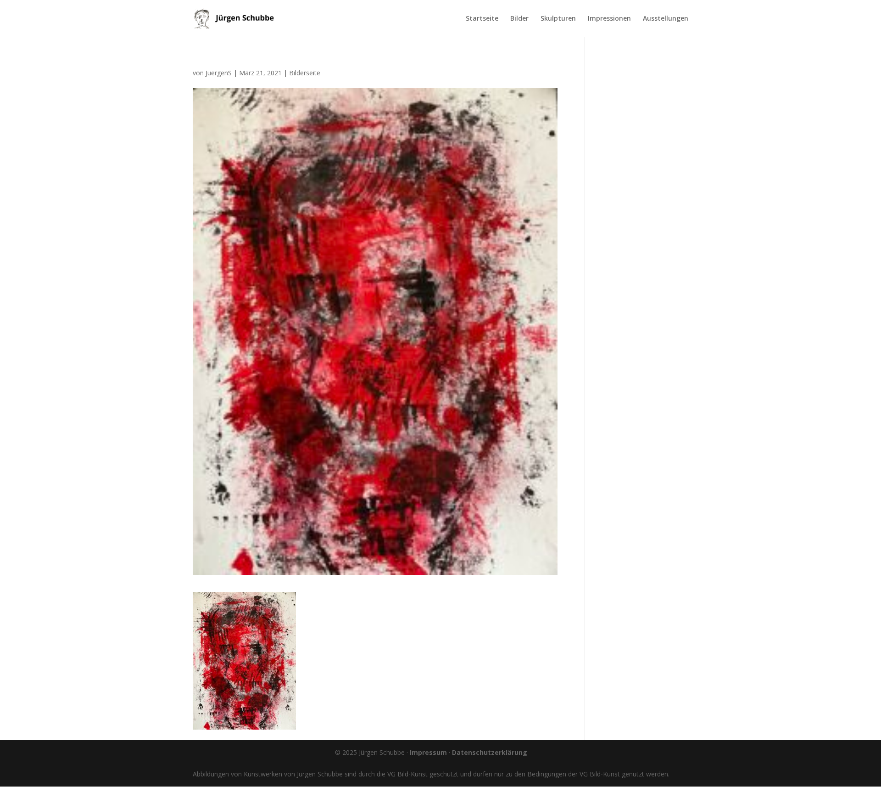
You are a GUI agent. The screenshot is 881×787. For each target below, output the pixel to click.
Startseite (482, 18)
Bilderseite (304, 72)
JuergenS (219, 72)
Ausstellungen (665, 18)
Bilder (519, 18)
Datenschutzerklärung (489, 752)
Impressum (428, 752)
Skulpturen (558, 18)
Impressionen (609, 18)
